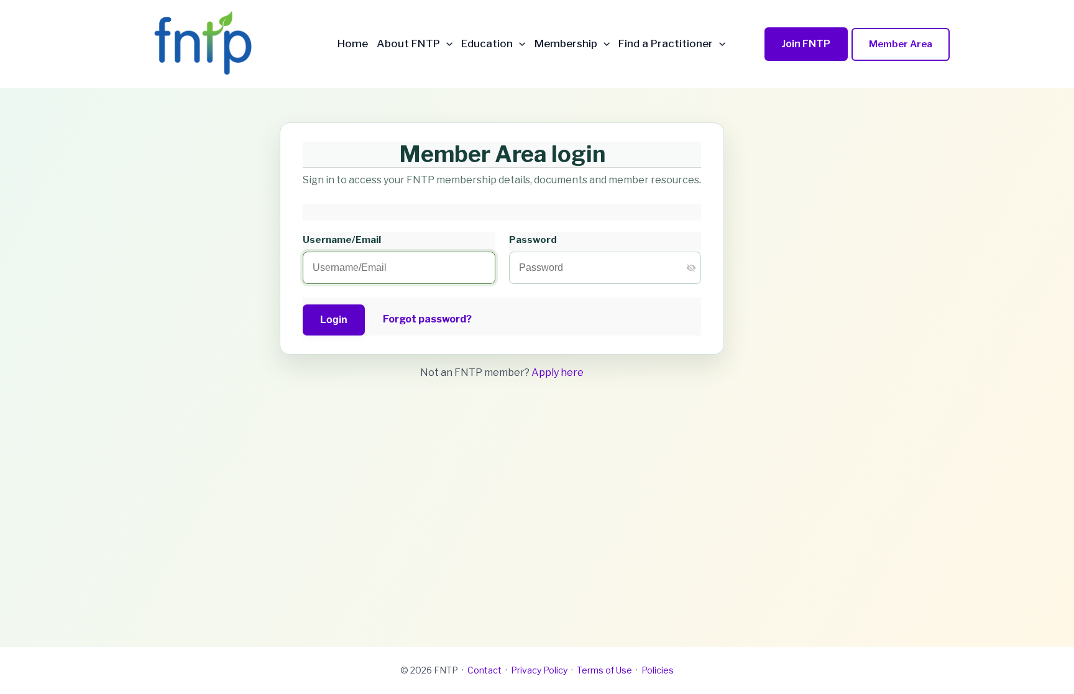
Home (352, 44)
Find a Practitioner (665, 44)
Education (487, 44)
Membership (566, 44)
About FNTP (408, 44)
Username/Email (342, 239)
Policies (657, 670)
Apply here (557, 372)
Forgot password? (427, 319)
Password (533, 239)
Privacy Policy (539, 670)
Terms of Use (604, 670)
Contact (484, 670)
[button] (446, 44)
